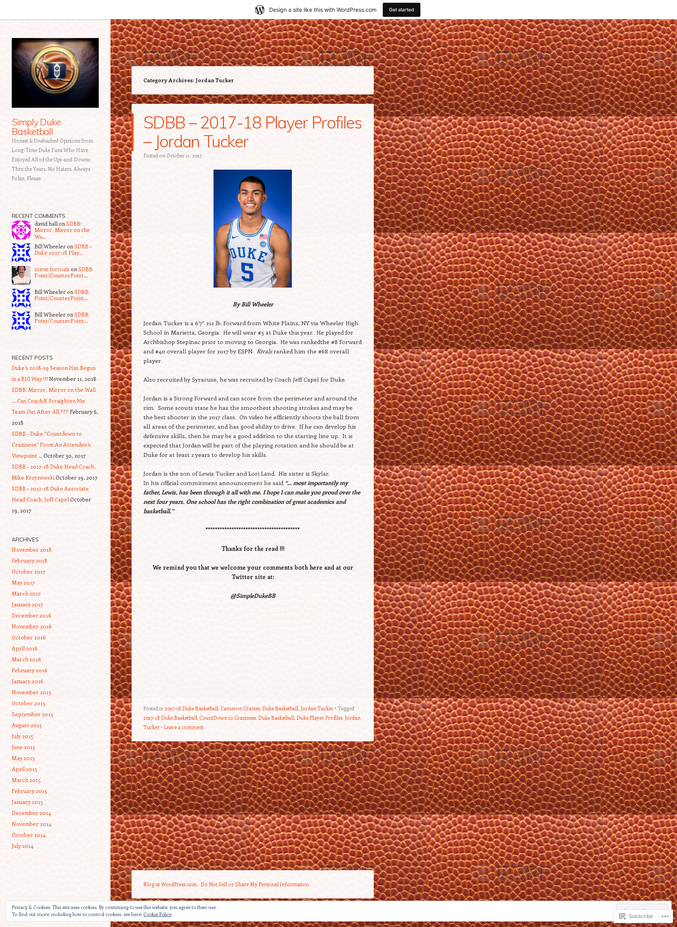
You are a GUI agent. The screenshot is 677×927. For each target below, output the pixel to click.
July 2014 (22, 845)
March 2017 (26, 593)
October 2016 (29, 637)
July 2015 (22, 736)
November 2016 (32, 626)
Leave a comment (184, 727)
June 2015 (23, 747)
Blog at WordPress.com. (170, 884)
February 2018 (29, 560)
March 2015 (26, 780)
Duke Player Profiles (319, 717)
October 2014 (28, 834)
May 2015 (23, 758)
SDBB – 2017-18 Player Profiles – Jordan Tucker (252, 132)
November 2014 (31, 823)
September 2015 (32, 714)
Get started (401, 10)
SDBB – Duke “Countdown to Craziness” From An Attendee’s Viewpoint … (51, 444)
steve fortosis (52, 269)
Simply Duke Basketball (36, 126)
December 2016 (31, 615)
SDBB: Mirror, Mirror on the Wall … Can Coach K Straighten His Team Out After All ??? (54, 400)
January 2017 (27, 604)
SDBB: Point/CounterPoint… (64, 272)
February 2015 (29, 791)
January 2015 (27, 802)
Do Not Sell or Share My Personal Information (255, 884)
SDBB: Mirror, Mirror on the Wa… (62, 230)
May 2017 (23, 582)
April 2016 (25, 648)
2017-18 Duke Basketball (191, 708)
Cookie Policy (157, 914)
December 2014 (31, 813)
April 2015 (24, 769)
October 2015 (28, 703)
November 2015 (31, 692)
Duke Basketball (280, 708)
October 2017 (28, 571)
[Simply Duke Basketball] (55, 73)
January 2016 (27, 681)
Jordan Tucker (316, 708)
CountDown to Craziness (227, 717)
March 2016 (26, 659)
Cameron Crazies (240, 708)
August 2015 (27, 725)
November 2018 (32, 549)
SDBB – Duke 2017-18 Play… (63, 250)
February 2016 (29, 670)
